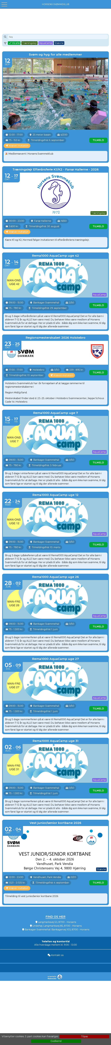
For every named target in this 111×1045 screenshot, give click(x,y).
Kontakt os (56, 955)
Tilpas (84, 1036)
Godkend (56, 1041)
